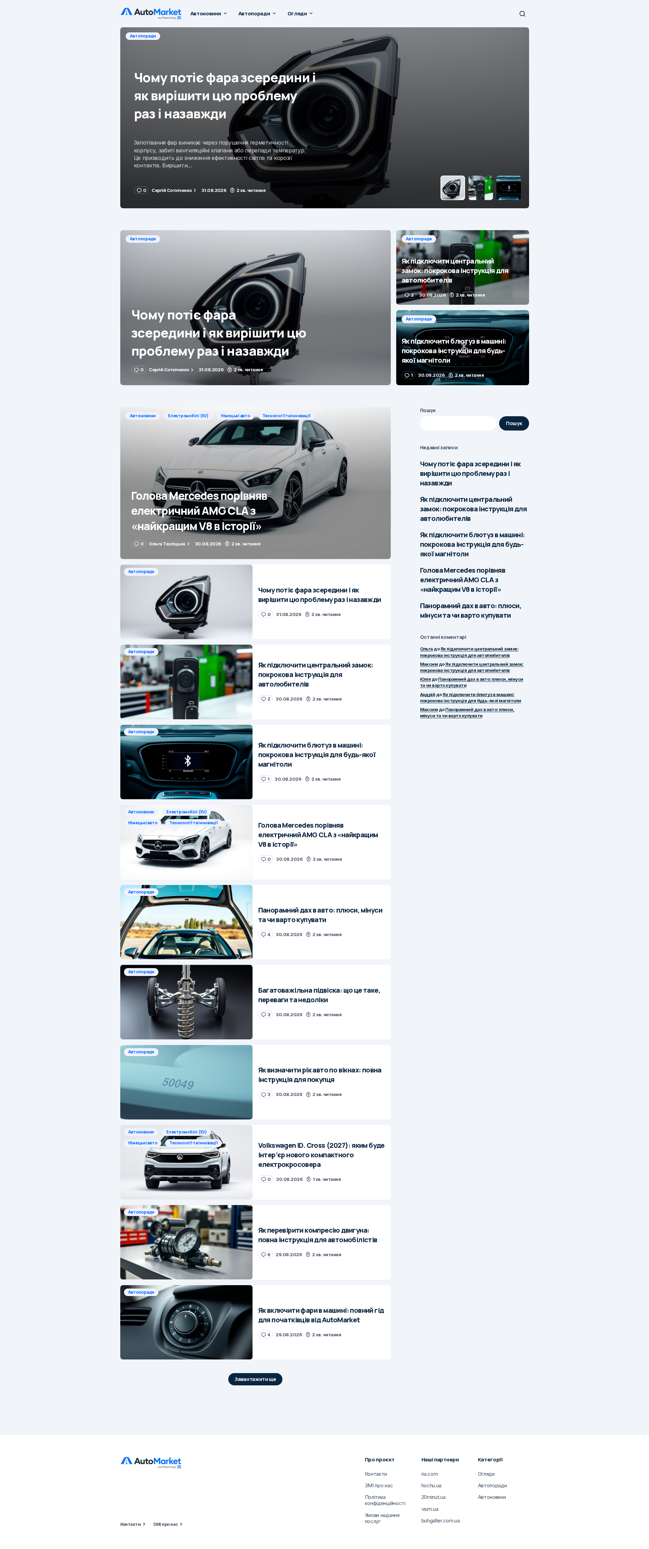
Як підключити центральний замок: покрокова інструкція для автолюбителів (473, 509)
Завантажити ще (255, 1379)
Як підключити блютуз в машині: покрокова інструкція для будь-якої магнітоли (472, 544)
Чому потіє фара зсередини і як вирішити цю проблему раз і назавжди (470, 473)
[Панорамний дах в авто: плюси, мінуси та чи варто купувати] (186, 922)
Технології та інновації (286, 416)
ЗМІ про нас (165, 1524)
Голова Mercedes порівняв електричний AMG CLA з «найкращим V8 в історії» (463, 580)
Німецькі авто (235, 416)
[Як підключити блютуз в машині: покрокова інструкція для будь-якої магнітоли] (462, 347)
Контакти (130, 1524)
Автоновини (143, 416)
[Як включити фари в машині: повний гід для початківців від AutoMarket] (186, 1322)
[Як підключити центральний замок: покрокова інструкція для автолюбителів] (324, 117)
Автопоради (143, 36)
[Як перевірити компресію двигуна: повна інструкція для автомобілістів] (186, 1242)
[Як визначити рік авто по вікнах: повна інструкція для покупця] (186, 1082)
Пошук (428, 410)
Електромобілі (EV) (188, 416)
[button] (522, 14)
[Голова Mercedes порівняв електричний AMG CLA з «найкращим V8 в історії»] (255, 483)
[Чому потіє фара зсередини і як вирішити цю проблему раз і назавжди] (255, 307)
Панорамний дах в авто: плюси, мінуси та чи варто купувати (471, 610)
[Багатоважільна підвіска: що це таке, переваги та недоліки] (186, 1002)
